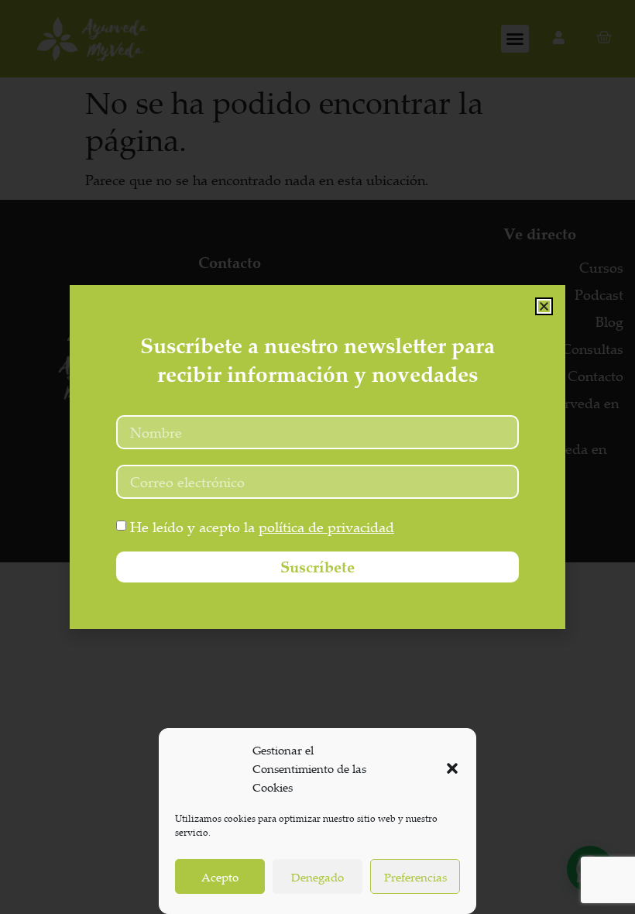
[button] (452, 768)
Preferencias (415, 877)
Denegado (317, 877)
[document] (317, 457)
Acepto (220, 877)
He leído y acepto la (262, 526)
